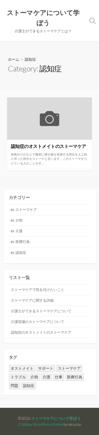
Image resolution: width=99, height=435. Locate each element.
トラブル (18, 377)
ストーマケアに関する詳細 (32, 300)
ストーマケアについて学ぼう (56, 418)
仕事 (58, 377)
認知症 (20, 252)
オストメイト (22, 368)
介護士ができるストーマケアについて (41, 311)
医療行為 (22, 241)
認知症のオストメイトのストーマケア (41, 332)
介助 (19, 220)
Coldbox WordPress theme (40, 424)
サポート (45, 368)
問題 (14, 385)
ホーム (13, 59)
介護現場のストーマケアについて (37, 321)
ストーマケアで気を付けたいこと (37, 289)
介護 (19, 231)
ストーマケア (26, 209)
